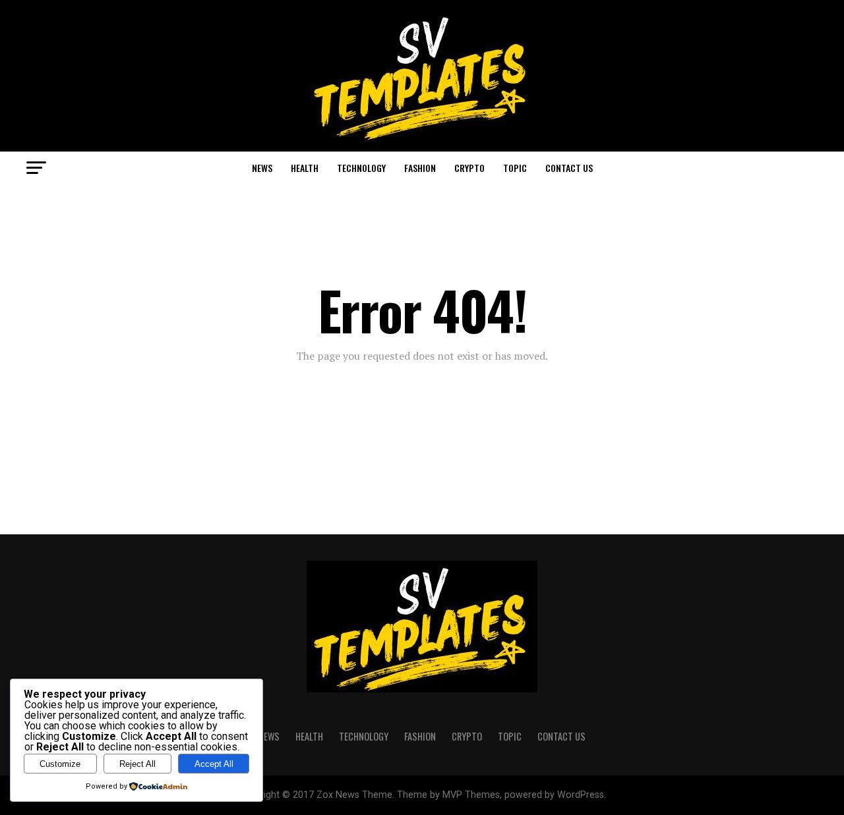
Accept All (214, 764)
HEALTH (304, 168)
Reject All (137, 764)
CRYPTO (469, 168)
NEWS (262, 168)
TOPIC (515, 168)
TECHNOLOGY (361, 168)
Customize (60, 764)
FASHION (420, 168)
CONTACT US (569, 168)
